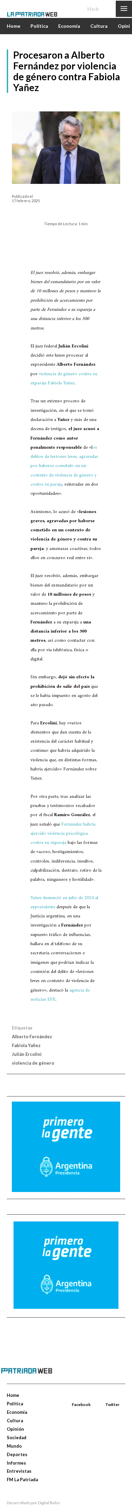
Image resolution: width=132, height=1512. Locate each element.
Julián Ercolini (27, 1054)
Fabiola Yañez (26, 1045)
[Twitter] (106, 1397)
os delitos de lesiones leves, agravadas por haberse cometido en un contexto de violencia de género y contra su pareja (64, 466)
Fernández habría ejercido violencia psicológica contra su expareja (62, 833)
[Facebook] (72, 1397)
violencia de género (33, 1063)
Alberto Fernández (32, 1036)
